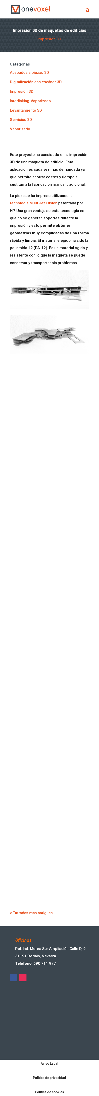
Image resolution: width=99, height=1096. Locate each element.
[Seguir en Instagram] (22, 977)
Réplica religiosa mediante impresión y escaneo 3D (48, 565)
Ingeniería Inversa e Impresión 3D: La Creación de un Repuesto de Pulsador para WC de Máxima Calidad (47, 733)
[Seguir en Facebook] (13, 977)
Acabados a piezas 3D (29, 72)
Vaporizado (20, 129)
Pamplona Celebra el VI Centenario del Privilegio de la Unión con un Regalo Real (48, 836)
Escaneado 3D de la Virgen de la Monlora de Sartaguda (43, 418)
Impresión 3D (49, 39)
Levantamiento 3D (26, 110)
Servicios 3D (21, 119)
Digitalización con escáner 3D (36, 82)
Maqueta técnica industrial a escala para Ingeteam (46, 516)
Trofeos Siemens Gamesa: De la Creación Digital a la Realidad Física (46, 888)
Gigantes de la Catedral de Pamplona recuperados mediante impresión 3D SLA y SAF (47, 623)
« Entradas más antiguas (31, 913)
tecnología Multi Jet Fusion (33, 203)
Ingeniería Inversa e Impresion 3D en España (46, 675)
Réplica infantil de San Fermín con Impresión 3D (44, 467)
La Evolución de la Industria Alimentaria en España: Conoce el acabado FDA (49, 785)
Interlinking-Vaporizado (30, 101)
